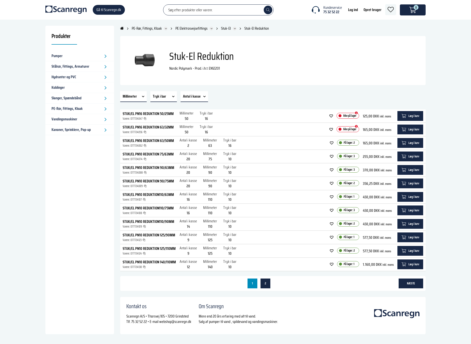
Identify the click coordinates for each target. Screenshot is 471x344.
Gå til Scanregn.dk (108, 10)
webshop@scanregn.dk (175, 322)
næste (411, 283)
